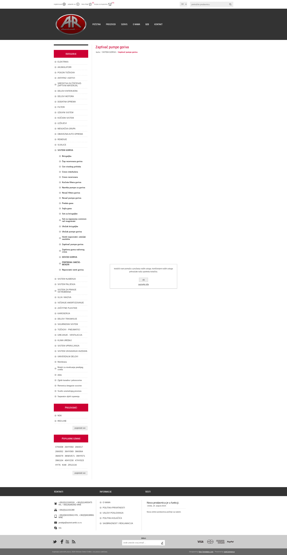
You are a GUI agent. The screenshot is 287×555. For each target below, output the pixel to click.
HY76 (58, 465)
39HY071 (80, 456)
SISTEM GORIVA (65, 150)
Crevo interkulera (70, 172)
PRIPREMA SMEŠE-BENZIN (71, 263)
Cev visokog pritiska (71, 167)
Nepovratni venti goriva (73, 270)
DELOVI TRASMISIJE (67, 319)
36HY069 (69, 451)
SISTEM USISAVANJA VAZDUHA (72, 351)
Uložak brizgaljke (70, 226)
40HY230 (69, 460)
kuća (98, 52)
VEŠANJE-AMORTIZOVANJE (71, 303)
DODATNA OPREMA (67, 102)
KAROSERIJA (64, 313)
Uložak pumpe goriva (72, 232)
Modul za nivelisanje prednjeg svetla (70, 368)
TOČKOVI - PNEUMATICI (69, 329)
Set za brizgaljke (69, 214)
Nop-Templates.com (206, 552)
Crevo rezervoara (70, 177)
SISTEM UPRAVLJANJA (68, 346)
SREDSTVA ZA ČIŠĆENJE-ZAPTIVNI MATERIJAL (70, 84)
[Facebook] (61, 541)
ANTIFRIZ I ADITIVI (66, 78)
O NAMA (106, 502)
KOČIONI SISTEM (66, 118)
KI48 (64, 465)
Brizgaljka (66, 156)
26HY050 (69, 447)
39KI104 (59, 460)
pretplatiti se (163, 542)
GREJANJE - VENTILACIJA (70, 335)
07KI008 (59, 447)
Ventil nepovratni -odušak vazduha (74, 238)
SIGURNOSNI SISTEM (68, 324)
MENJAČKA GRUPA (66, 129)
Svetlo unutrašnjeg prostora (69, 391)
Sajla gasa (67, 208)
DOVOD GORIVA (69, 257)
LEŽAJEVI (62, 123)
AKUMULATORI (64, 67)
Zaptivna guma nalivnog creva (73, 250)
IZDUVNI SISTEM (65, 112)
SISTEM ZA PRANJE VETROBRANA (67, 291)
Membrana (62, 362)
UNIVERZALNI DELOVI (68, 356)
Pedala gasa (67, 203)
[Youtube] (67, 541)
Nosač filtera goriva (71, 193)
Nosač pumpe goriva (71, 198)
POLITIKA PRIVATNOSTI (114, 508)
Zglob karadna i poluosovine (70, 380)
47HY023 (79, 460)
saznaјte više (143, 284)
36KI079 (59, 456)
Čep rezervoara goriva (72, 161)
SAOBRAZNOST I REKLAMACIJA (118, 523)
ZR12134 (72, 465)
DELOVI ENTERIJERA (68, 91)
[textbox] (209, 4)
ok (143, 280)
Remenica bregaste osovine (70, 386)
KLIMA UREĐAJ (65, 340)
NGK (60, 415)
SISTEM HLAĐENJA (67, 279)
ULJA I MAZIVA (64, 297)
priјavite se (72, 4)
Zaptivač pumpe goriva (72, 244)
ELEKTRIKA (63, 62)
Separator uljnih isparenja (68, 396)
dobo (60, 375)
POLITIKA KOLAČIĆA (112, 518)
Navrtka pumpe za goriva (73, 187)
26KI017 (79, 447)
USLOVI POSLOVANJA (113, 513)
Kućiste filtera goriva (71, 182)
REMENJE (62, 139)
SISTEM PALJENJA (66, 284)
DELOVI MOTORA (66, 96)
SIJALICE (62, 145)
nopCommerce (229, 552)
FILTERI (61, 107)
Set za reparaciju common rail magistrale (74, 220)
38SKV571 (70, 456)
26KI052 (59, 451)
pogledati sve (80, 428)
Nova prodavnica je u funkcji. (163, 502)
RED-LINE (62, 421)
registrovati (58, 4)
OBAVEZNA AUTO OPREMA (70, 134)
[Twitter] (54, 541)
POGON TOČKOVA (66, 72)
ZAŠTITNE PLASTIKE (67, 308)
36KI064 (79, 451)
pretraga (230, 4)
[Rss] (73, 541)
